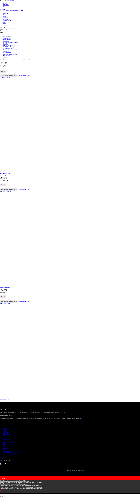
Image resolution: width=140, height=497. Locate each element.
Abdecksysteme (7, 36)
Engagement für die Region (10, 442)
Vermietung (6, 14)
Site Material (6, 55)
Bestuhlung (6, 41)
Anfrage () (6, 5)
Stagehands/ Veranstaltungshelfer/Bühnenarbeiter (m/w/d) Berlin (20, 485)
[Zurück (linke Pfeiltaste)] (0, 496)
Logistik (5, 16)
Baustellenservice (7, 39)
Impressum (6, 448)
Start (1, 59)
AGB (4, 449)
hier (82, 418)
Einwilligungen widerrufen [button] (10, 454)
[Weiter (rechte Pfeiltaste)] (2, 496)
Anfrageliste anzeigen (23, 75)
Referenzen (6, 439)
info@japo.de (5, 460)
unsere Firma (68, 412)
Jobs (4, 22)
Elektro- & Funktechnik (9, 45)
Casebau (5, 17)
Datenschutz (6, 451)
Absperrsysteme (7, 38)
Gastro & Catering (8, 48)
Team (4, 438)
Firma (4, 23)
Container (5, 44)
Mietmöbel (6, 51)
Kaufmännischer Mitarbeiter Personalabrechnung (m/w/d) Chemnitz (21, 482)
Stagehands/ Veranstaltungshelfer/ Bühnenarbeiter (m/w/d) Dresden (21, 488)
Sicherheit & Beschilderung (10, 54)
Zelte (4, 57)
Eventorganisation (7, 13)
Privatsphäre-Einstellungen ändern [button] (12, 452)
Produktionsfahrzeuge (8, 47)
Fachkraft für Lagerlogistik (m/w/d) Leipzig (13, 484)
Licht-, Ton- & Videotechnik (10, 49)
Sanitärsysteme (7, 52)
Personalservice (7, 19)
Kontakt (5, 25)
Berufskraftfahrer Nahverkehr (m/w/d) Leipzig (14, 481)
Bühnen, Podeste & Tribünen (10, 42)
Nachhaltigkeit (7, 20)
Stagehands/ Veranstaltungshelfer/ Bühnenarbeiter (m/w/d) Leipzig (21, 487)
